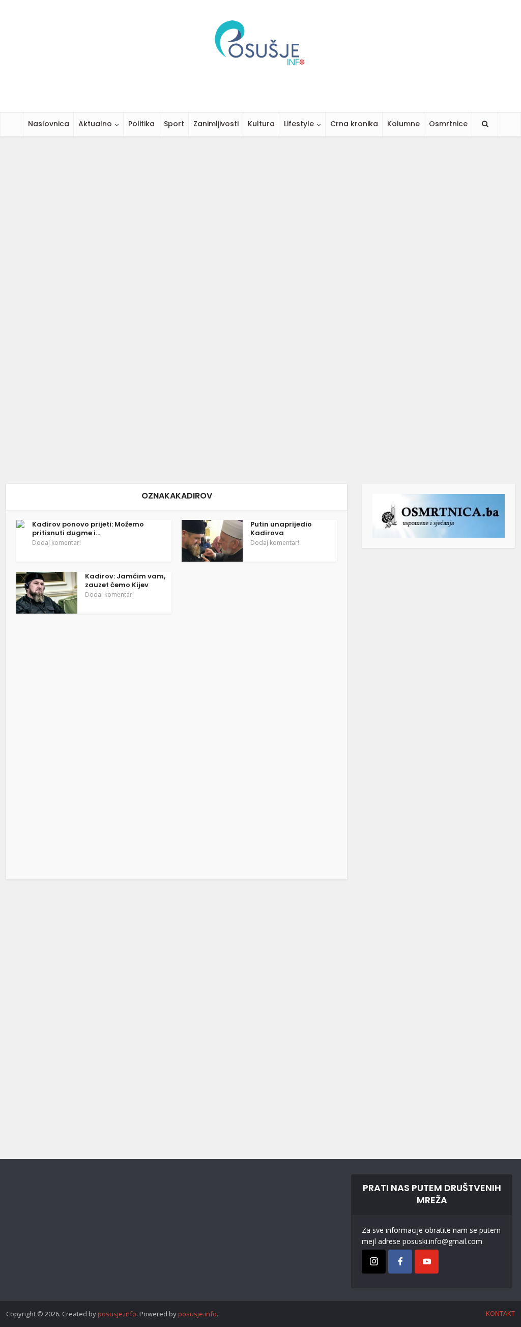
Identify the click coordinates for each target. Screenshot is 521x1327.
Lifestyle (299, 124)
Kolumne (403, 124)
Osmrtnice (448, 124)
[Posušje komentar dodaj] (438, 515)
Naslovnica (48, 124)
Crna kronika (354, 124)
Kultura (261, 124)
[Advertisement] (260, 310)
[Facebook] (400, 1262)
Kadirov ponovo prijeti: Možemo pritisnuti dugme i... (88, 528)
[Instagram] (374, 1262)
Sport (174, 124)
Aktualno (95, 124)
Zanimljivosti (216, 124)
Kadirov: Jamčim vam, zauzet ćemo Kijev (125, 580)
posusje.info (117, 1313)
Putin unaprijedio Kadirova (281, 528)
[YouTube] (427, 1262)
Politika (141, 124)
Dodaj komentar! (56, 543)
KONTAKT (500, 1313)
